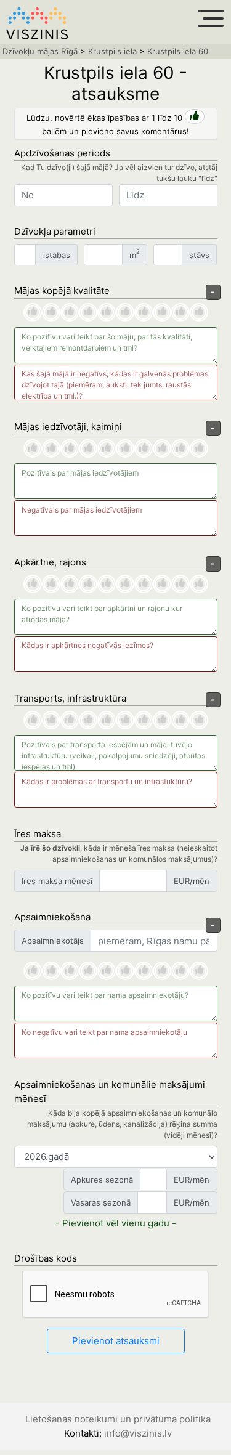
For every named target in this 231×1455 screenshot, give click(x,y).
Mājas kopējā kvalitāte (62, 290)
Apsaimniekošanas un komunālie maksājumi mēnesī (109, 1091)
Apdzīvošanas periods (62, 153)
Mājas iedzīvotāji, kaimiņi (68, 426)
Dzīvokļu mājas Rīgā (40, 51)
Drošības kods (45, 1258)
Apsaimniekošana (52, 917)
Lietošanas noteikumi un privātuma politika (118, 1419)
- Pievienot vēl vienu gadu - (115, 1223)
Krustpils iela (112, 51)
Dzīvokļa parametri (54, 231)
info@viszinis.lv (138, 1433)
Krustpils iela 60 (177, 51)
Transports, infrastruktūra (70, 698)
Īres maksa (37, 834)
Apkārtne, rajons (50, 562)
